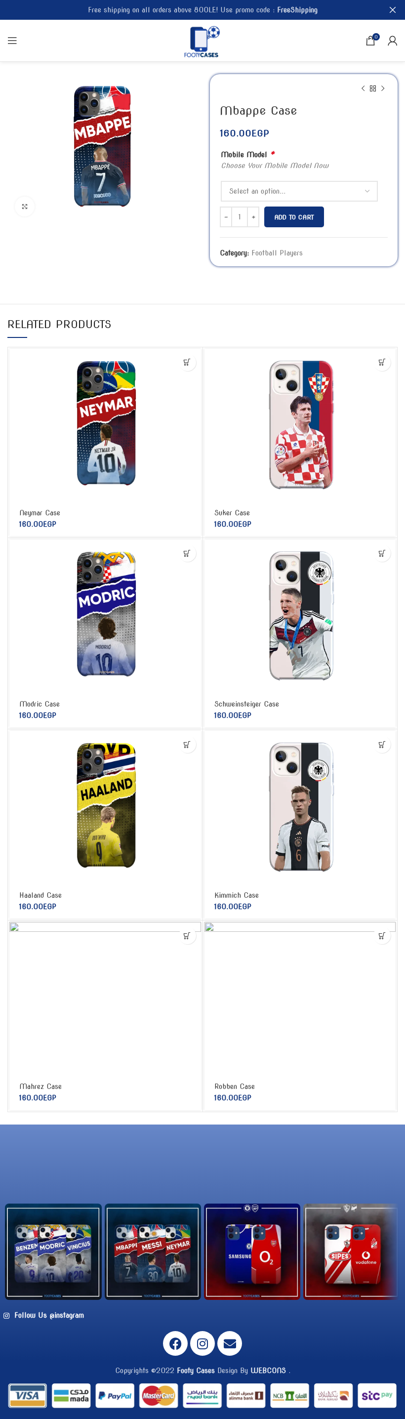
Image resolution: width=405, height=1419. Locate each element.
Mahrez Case (40, 1086)
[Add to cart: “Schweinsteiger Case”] (382, 553)
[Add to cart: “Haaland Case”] (187, 744)
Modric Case (39, 704)
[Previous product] (363, 89)
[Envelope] (229, 1343)
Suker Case (232, 513)
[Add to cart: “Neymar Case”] (187, 362)
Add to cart (294, 217)
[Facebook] (175, 1343)
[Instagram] (202, 1343)
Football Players (277, 253)
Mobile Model (247, 154)
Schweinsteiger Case (246, 704)
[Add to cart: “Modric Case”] (187, 553)
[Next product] (383, 89)
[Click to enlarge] (25, 206)
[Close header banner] (392, 10)
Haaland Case (40, 895)
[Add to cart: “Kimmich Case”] (382, 744)
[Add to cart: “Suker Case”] (382, 362)
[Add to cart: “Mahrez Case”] (187, 935)
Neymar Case (39, 513)
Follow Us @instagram (48, 1315)
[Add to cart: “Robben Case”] (382, 935)
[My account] (393, 40)
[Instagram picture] (53, 1252)
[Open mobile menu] (12, 40)
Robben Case (234, 1086)
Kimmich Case (236, 895)
